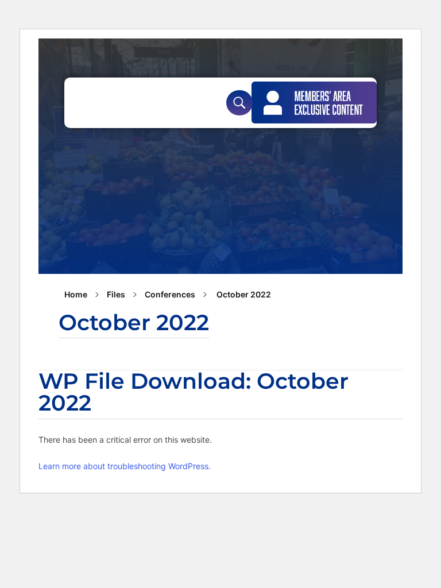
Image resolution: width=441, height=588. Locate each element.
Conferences (170, 294)
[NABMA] (121, 101)
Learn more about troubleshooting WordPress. (124, 466)
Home (75, 294)
